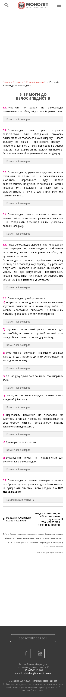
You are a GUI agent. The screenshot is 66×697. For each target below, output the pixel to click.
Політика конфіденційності (44, 680)
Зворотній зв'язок (33, 638)
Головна (7, 82)
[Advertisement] (33, 48)
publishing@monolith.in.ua (37, 673)
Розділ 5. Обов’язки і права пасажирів (19, 519)
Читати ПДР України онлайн (30, 82)
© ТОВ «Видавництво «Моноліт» (50, 552)
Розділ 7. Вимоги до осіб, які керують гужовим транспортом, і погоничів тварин (47, 519)
